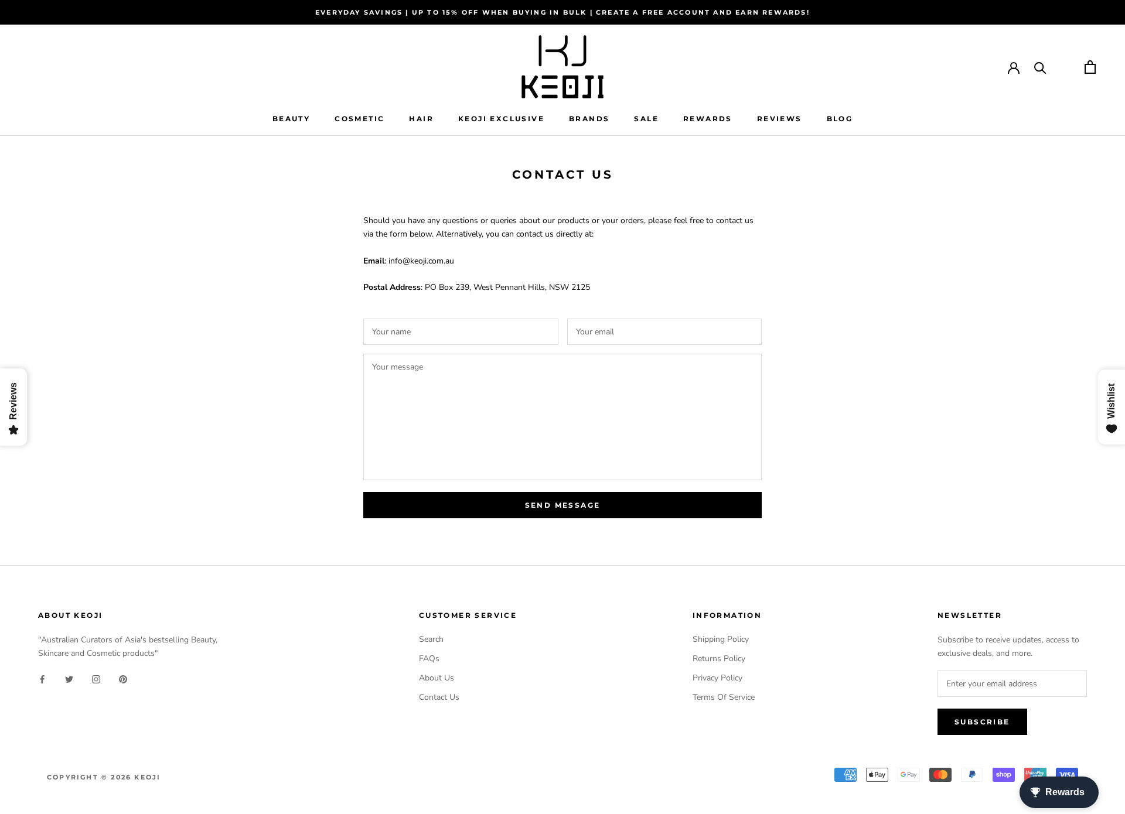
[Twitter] (69, 678)
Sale (646, 118)
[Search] (1040, 67)
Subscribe (982, 721)
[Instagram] (96, 678)
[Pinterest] (123, 678)
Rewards (707, 118)
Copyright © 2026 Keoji (104, 777)
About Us (436, 677)
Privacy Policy (717, 677)
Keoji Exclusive (501, 118)
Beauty (291, 118)
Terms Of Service (724, 697)
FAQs (429, 658)
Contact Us (439, 697)
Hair (421, 118)
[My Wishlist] (1065, 67)
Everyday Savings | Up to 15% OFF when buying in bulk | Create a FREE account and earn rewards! (562, 12)
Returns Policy (719, 658)
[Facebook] (42, 678)
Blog (840, 118)
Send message (563, 505)
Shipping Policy (721, 639)
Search (431, 639)
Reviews (779, 118)
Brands (589, 118)
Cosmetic (359, 118)
